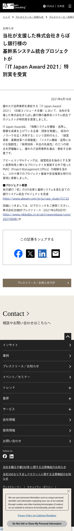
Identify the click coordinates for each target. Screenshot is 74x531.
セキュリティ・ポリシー (40, 487)
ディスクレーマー (12, 487)
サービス (9, 409)
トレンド (9, 388)
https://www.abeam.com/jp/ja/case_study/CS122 (36, 199)
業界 (6, 398)
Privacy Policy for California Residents (37, 515)
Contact (13, 313)
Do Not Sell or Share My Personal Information (37, 523)
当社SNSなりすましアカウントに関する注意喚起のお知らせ (37, 476)
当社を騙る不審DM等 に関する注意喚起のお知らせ (34, 467)
